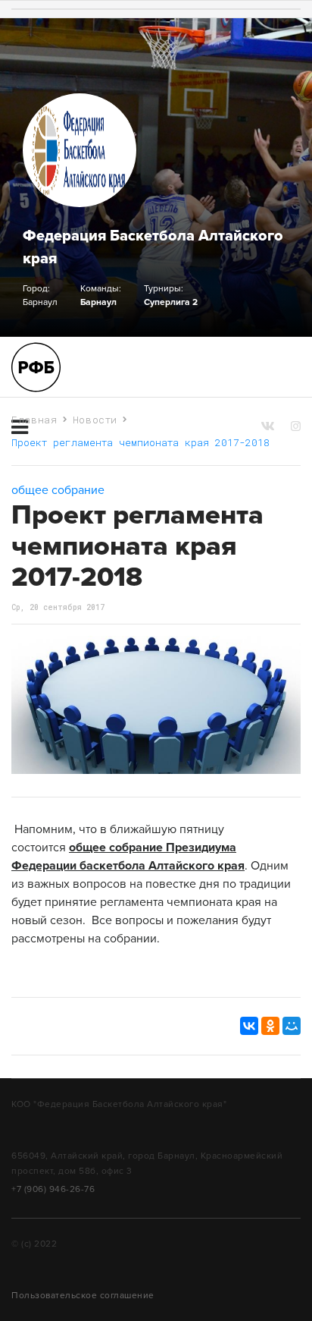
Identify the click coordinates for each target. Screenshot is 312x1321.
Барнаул (98, 302)
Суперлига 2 (171, 302)
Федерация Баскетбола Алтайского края (153, 247)
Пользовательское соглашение (82, 1295)
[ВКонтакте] (249, 1026)
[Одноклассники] (270, 1026)
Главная (34, 419)
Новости (95, 419)
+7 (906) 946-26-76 (53, 1189)
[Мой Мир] (291, 1026)
